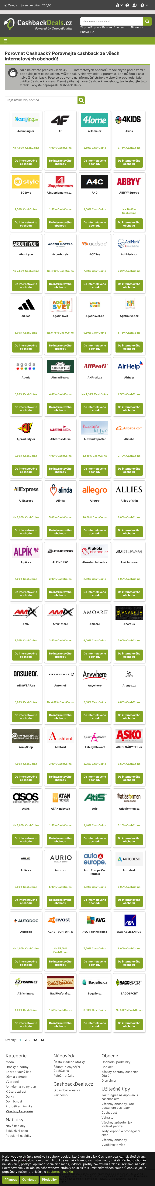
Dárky (10, 1096)
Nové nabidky (16, 1126)
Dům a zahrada (16, 1077)
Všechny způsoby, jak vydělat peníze (117, 1124)
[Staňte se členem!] (135, 5)
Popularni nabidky (18, 1136)
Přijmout (11, 1179)
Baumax (107, 27)
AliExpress (94, 27)
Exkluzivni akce (17, 1131)
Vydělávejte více (113, 1145)
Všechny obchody (114, 1140)
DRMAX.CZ (87, 32)
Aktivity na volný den (21, 1086)
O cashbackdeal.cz (67, 1090)
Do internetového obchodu (26, 162)
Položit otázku (63, 1075)
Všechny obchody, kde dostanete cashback (118, 1105)
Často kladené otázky (69, 1062)
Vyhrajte (107, 1117)
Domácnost (14, 1101)
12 (35, 1040)
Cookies (107, 1067)
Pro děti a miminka (19, 1106)
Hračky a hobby (17, 1067)
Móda (10, 1062)
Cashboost (109, 1112)
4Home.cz (136, 27)
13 (42, 1040)
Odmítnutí (29, 1179)
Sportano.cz (121, 27)
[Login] (127, 5)
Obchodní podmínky (116, 1062)
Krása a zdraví (16, 1091)
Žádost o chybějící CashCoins (66, 1069)
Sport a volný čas (18, 1072)
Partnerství (61, 1095)
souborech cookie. (60, 1171)
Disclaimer (109, 1080)
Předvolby (49, 1179)
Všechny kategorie (19, 1111)
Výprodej (12, 1082)
